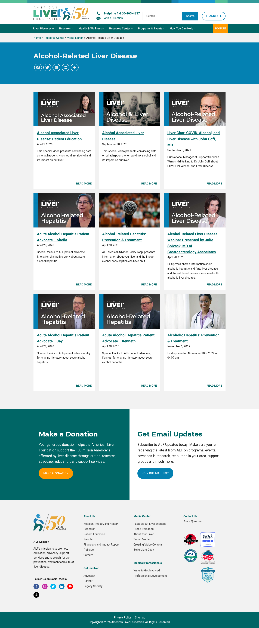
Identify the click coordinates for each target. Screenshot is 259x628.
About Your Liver (144, 534)
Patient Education (94, 534)
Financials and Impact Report (101, 544)
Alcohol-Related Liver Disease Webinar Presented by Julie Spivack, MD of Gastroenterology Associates (192, 243)
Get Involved (91, 568)
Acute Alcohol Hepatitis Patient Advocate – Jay (63, 338)
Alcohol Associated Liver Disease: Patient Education (59, 136)
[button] (44, 28)
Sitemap (140, 617)
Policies (89, 549)
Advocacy (89, 575)
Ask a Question (192, 521)
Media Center (142, 516)
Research (89, 529)
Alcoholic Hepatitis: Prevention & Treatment (193, 338)
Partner (88, 581)
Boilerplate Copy (144, 549)
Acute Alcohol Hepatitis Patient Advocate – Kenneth (128, 338)
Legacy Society (93, 586)
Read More (84, 183)
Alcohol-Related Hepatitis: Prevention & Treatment (124, 237)
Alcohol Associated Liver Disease (123, 136)
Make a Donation (55, 473)
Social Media (142, 539)
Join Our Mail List (155, 473)
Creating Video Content (148, 544)
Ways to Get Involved (147, 570)
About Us (89, 516)
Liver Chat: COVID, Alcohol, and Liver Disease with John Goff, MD (193, 139)
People (88, 539)
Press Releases (144, 529)
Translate (214, 16)
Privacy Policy (122, 617)
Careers (88, 555)
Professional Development (150, 575)
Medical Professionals (148, 563)
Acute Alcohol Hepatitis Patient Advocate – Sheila (63, 237)
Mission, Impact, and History (101, 523)
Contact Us (190, 516)
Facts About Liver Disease (150, 523)
